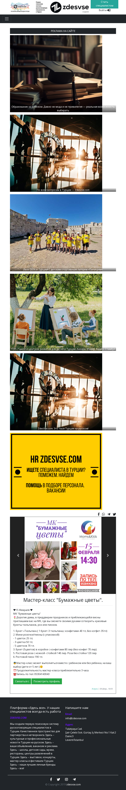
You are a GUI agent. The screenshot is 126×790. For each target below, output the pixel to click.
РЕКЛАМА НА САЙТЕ (63, 31)
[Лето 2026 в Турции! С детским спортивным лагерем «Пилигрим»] (56, 232)
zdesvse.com (73, 784)
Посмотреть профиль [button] (46, 681)
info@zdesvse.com (75, 718)
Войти (103, 10)
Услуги (95, 688)
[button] (18, 555)
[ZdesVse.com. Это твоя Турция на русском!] (56, 391)
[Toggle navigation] (6, 19)
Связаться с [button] (22, 681)
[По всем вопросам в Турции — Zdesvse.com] (56, 153)
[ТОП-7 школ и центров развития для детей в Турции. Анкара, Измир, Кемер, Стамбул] (56, 312)
